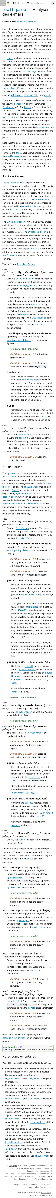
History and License (26, 1179)
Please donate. (46, 1187)
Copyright (13, 1165)
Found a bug (46, 1192)
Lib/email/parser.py (26, 21)
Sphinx (44, 1195)
